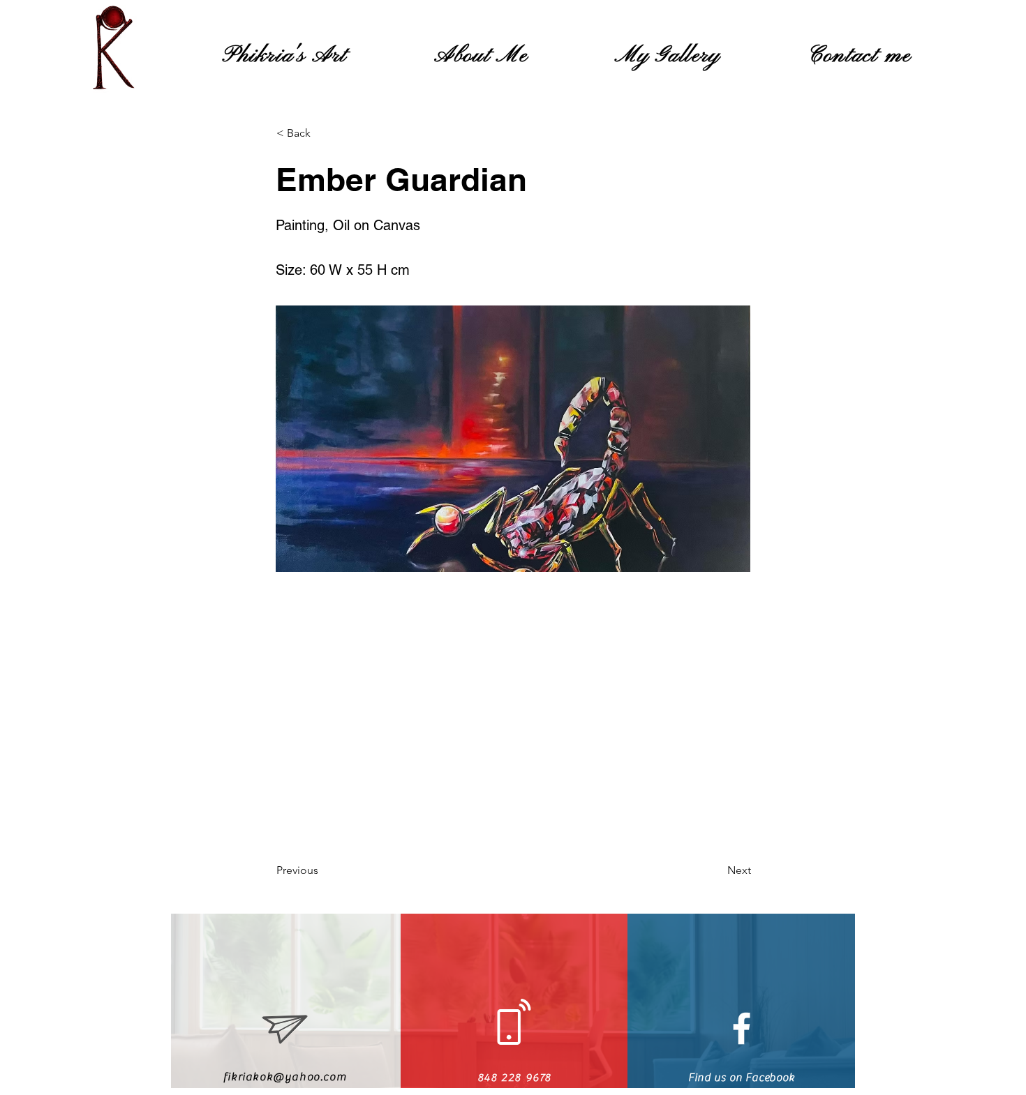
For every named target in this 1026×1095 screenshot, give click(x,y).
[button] (322, 133)
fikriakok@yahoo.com (284, 1077)
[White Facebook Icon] (741, 1028)
